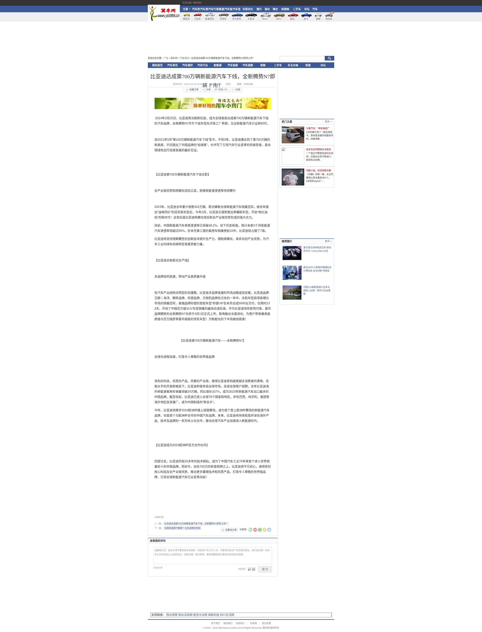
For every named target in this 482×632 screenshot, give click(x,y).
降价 (275, 9)
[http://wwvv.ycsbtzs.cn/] (164, 6)
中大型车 (236, 19)
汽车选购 (236, 10)
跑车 (292, 19)
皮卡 (306, 19)
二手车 (297, 9)
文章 (185, 9)
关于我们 (215, 623)
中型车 (223, 19)
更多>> (328, 121)
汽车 (315, 9)
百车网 (253, 623)
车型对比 (248, 9)
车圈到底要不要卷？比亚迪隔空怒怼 (182, 528)
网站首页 (157, 65)
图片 (259, 9)
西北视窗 (172, 614)
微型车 (186, 19)
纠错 (238, 89)
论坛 (307, 9)
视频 (262, 65)
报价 (267, 9)
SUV (264, 19)
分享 (208, 89)
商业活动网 (185, 614)
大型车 (251, 19)
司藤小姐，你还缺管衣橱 (318, 170)
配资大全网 (200, 614)
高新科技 (213, 614)
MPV (278, 19)
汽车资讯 (196, 10)
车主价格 (293, 65)
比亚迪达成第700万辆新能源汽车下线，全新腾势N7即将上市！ (196, 523)
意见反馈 (266, 623)
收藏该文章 (231, 530)
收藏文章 (193, 89)
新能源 (220, 9)
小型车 (197, 19)
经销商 (285, 9)
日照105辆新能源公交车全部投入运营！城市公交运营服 (316, 290)
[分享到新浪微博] (255, 530)
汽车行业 (212, 10)
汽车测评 (204, 10)
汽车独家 (228, 10)
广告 (166, 58)
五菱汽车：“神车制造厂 (317, 128)
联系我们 (228, 623)
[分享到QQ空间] (264, 530)
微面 (318, 19)
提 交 (265, 569)
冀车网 (174, 58)
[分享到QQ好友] (269, 530)
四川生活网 (227, 614)
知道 (308, 65)
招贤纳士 (240, 623)
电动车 (329, 19)
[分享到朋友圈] (260, 530)
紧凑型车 (209, 19)
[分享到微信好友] (250, 530)
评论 (223, 89)
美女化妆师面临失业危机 (318, 149)
